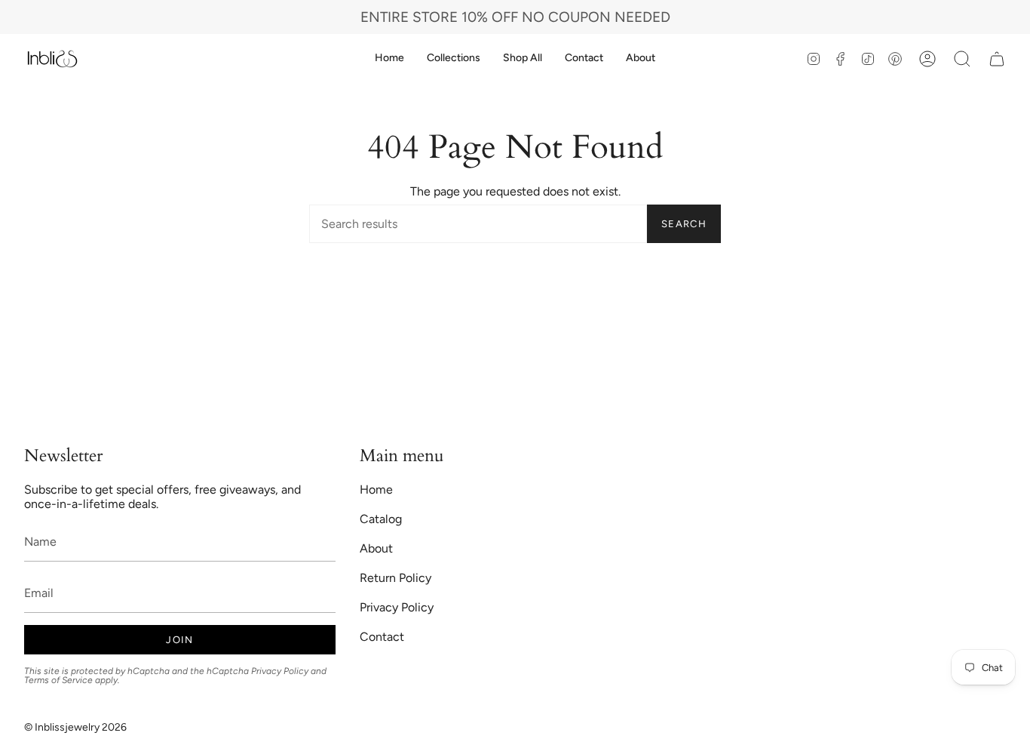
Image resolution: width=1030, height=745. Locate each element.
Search (684, 223)
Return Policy (395, 578)
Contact (382, 637)
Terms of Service (58, 680)
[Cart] (996, 58)
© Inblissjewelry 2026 (75, 727)
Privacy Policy (279, 671)
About (376, 548)
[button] (453, 58)
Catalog (381, 519)
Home (376, 489)
